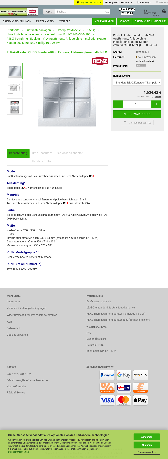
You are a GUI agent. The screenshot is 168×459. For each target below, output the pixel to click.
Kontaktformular (16, 386)
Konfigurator (104, 21)
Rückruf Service (16, 392)
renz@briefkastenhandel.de (119, 2)
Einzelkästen (45, 21)
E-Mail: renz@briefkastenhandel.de (27, 380)
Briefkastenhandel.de (150, 21)
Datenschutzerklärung (18, 452)
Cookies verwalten (146, 452)
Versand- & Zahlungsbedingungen (26, 308)
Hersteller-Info (41, 161)
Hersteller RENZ (95, 345)
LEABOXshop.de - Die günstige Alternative (110, 307)
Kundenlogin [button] (145, 2)
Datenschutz (14, 328)
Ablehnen (147, 445)
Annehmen (146, 437)
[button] (118, 104)
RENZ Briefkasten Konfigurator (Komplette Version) (116, 313)
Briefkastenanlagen (17, 21)
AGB (9, 321)
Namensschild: (122, 75)
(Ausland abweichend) (145, 61)
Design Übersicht (96, 338)
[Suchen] (107, 12)
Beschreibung (18, 153)
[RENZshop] (19, 11)
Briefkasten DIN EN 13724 (101, 350)
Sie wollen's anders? (70, 153)
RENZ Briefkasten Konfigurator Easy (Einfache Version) (118, 319)
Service (124, 21)
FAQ (88, 332)
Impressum (13, 301)
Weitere (64, 21)
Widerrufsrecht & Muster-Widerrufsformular (32, 315)
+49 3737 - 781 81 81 (19, 374)
